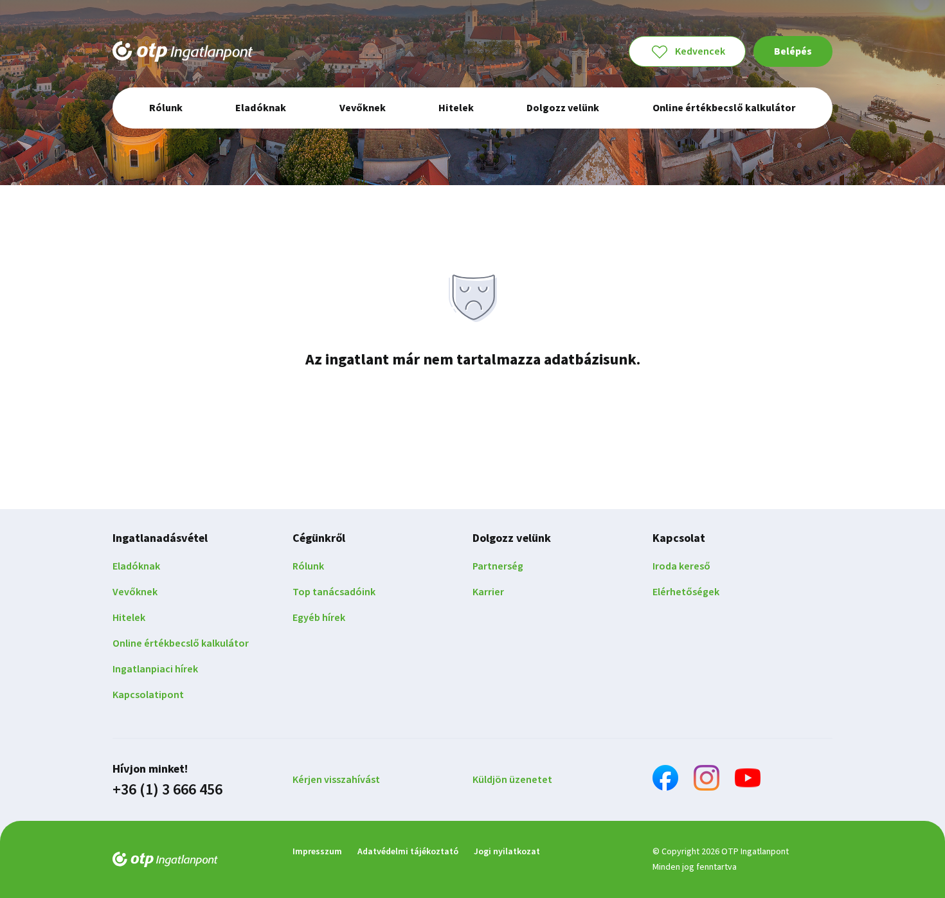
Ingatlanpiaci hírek (155, 669)
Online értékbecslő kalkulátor (181, 643)
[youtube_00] (747, 780)
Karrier (488, 592)
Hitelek (129, 618)
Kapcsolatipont (148, 695)
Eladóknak (136, 566)
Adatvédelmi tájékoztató (407, 851)
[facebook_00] (665, 780)
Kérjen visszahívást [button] (336, 780)
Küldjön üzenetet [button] (512, 780)
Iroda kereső (681, 566)
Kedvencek (700, 51)
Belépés (793, 51)
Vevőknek (135, 592)
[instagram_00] (706, 780)
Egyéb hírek (318, 618)
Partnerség (498, 566)
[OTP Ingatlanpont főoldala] (183, 51)
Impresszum (317, 851)
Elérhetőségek (685, 592)
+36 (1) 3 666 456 (167, 790)
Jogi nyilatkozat (507, 851)
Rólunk (308, 566)
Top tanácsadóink (333, 592)
